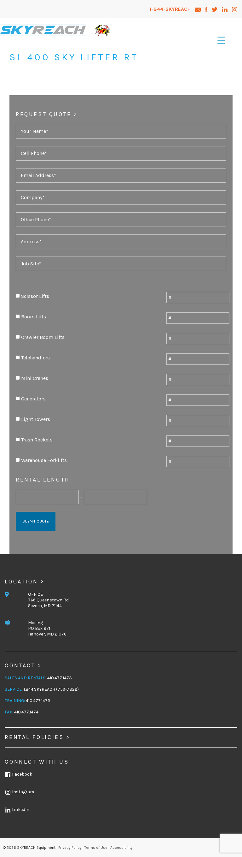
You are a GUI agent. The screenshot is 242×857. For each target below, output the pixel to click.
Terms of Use (95, 847)
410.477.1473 (59, 678)
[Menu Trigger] (221, 40)
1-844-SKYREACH (171, 9)
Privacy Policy (70, 847)
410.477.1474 (26, 712)
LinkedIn (20, 809)
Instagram (22, 792)
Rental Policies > (37, 737)
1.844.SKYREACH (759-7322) (51, 689)
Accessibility (121, 847)
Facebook (21, 774)
